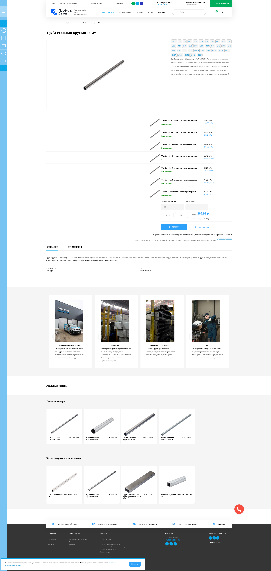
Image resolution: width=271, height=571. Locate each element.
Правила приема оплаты (107, 549)
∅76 (202, 50)
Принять (134, 564)
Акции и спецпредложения (78, 539)
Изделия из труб (96, 3)
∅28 (179, 46)
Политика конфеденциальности (110, 544)
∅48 (173, 50)
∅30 (184, 46)
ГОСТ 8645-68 (149, 494)
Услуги (150, 12)
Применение (75, 247)
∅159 (193, 55)
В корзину (174, 227)
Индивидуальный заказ (67, 524)
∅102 (214, 50)
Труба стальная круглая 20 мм (129, 438)
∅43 (223, 46)
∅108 (221, 50)
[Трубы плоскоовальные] (3, 61)
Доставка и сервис (106, 539)
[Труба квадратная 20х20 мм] (177, 481)
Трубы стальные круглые (73, 23)
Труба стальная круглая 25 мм (92, 438)
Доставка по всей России (68, 3)
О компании (52, 539)
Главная (49, 23)
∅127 (174, 55)
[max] (141, 3)
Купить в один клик (202, 227)
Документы (222, 524)
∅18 (212, 41)
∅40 (212, 46)
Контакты (161, 12)
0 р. (221, 12)
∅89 (208, 50)
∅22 (229, 41)
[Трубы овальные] (3, 53)
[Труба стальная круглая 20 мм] (139, 424)
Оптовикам (120, 3)
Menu (3, 12)
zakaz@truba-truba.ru (195, 2)
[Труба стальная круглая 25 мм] (102, 424)
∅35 (195, 46)
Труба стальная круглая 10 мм (55, 438)
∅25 (173, 46)
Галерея (50, 542)
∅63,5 (196, 50)
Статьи (71, 542)
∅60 (190, 50)
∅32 (190, 46)
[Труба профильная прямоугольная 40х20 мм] (139, 481)
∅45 (229, 46)
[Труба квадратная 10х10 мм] (65, 481)
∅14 (206, 41)
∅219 (200, 55)
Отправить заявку (191, 4)
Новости (72, 544)
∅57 (184, 50)
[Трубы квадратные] (3, 38)
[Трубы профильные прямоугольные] (3, 46)
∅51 (179, 50)
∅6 (180, 41)
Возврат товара (105, 552)
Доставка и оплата (125, 12)
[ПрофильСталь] (61, 12)
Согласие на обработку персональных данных (114, 547)
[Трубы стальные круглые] (3, 30)
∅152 (187, 55)
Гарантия (103, 542)
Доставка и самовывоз (147, 524)
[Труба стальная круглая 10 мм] (65, 424)
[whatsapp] (133, 3)
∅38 (207, 46)
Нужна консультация (224, 239)
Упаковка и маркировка (107, 524)
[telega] (137, 3)
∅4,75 (174, 41)
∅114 (227, 50)
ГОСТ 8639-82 (74, 494)
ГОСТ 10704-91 (74, 437)
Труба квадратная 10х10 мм (59, 495)
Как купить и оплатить (187, 524)
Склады (140, 12)
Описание (52, 247)
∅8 (184, 41)
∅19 (217, 41)
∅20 (223, 41)
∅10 (189, 41)
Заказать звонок (163, 4)
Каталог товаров (108, 12)
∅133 (180, 55)
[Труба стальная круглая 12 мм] (177, 424)
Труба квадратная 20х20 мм (171, 495)
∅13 (201, 41)
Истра (53, 3)
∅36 (201, 46)
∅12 (195, 41)
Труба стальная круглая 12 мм (167, 438)
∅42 (218, 46)
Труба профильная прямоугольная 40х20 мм (132, 496)
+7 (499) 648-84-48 (164, 2)
